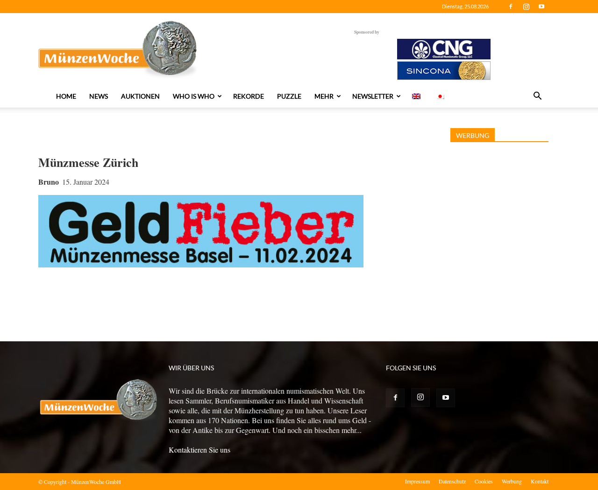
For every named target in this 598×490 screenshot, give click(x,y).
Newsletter (372, 96)
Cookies (484, 481)
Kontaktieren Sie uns (199, 449)
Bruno (48, 181)
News (98, 96)
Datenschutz (452, 481)
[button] (537, 97)
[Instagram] (526, 6)
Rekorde (248, 96)
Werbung (512, 481)
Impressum (417, 481)
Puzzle (289, 96)
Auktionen (140, 96)
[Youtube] (541, 6)
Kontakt (539, 481)
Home (66, 96)
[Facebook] (511, 6)
